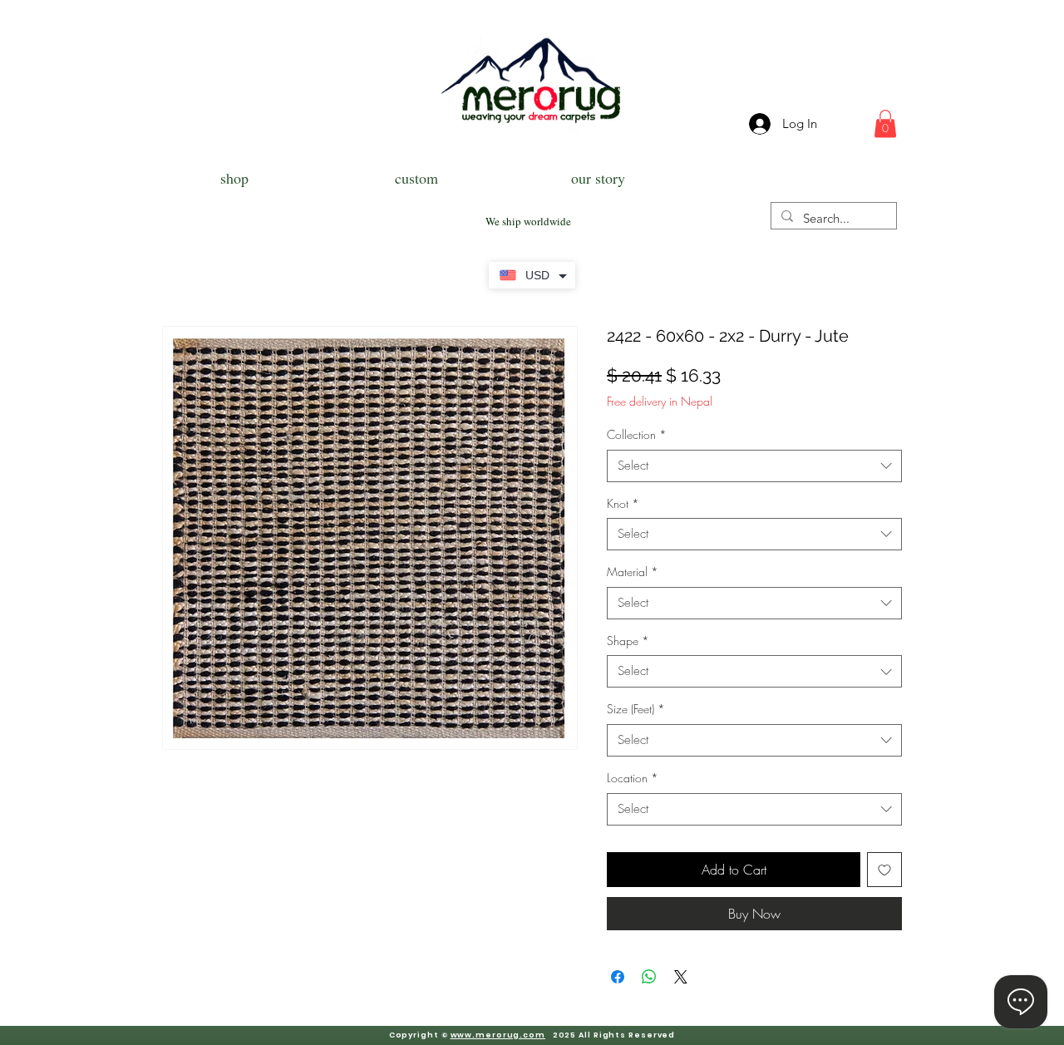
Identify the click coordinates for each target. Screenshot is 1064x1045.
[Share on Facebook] (618, 977)
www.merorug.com (498, 1035)
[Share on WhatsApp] (649, 977)
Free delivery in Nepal (659, 401)
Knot (623, 503)
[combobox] (754, 466)
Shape (628, 640)
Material (632, 571)
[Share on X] (681, 977)
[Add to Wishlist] (884, 869)
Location (632, 778)
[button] (885, 123)
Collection (637, 434)
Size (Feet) (636, 709)
